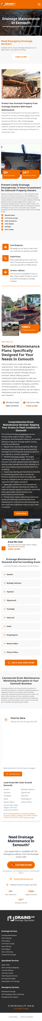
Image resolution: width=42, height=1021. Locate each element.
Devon (27, 116)
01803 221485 (21, 57)
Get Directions (14, 774)
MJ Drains (27, 367)
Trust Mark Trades (21, 1008)
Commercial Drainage (9, 955)
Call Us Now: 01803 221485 (23, 662)
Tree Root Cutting (7, 973)
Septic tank (8, 484)
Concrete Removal (7, 970)
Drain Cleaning (6, 938)
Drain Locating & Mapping (10, 967)
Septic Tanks (6, 965)
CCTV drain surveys (17, 457)
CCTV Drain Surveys (8, 944)
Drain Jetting (6, 941)
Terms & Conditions (26, 1017)
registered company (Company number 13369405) (19, 814)
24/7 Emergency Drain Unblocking (13, 994)
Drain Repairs (6, 949)
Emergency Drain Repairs (10, 997)
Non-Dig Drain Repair (9, 978)
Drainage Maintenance (9, 935)
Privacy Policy (13, 1017)
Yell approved (13, 813)
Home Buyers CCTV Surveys (10, 981)
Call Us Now (21, 513)
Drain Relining (6, 946)
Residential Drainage (8, 991)
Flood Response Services (10, 976)
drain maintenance (22, 434)
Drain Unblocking (7, 952)
